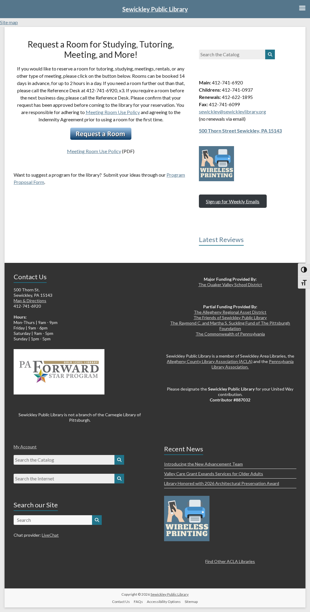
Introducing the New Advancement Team (203, 463)
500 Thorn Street (218, 130)
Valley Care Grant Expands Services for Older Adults (213, 473)
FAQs (138, 601)
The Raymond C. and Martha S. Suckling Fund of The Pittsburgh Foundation (230, 325)
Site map (9, 22)
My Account (25, 446)
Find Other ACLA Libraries (230, 561)
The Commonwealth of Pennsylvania (230, 333)
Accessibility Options (164, 601)
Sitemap (191, 601)
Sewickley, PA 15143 (259, 130)
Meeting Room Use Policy (113, 112)
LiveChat (50, 535)
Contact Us (121, 601)
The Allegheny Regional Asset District (230, 312)
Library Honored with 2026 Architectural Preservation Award (221, 483)
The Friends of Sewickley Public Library (230, 317)
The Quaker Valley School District (230, 284)
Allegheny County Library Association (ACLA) (209, 361)
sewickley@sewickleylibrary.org (232, 111)
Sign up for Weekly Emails (232, 201)
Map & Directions (30, 300)
